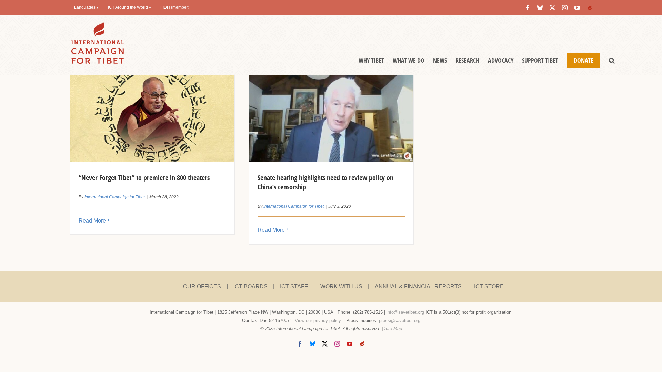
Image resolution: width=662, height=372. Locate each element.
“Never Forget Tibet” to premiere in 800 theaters (144, 177)
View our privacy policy (318, 320)
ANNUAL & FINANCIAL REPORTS (418, 286)
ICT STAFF (294, 286)
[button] (612, 60)
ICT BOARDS (250, 286)
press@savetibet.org (399, 320)
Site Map (393, 328)
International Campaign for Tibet (114, 197)
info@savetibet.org (405, 312)
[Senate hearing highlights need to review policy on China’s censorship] (331, 118)
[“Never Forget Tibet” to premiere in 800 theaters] (152, 118)
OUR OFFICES (202, 286)
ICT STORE (489, 286)
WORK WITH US (341, 286)
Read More (92, 221)
